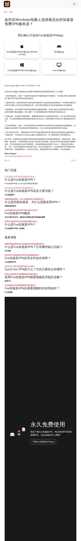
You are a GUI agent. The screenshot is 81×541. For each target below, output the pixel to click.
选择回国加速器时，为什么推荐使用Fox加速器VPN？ (25, 199)
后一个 (73, 160)
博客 (11, 12)
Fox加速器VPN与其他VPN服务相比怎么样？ (21, 210)
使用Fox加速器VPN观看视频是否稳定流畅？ (21, 274)
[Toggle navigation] (74, 4)
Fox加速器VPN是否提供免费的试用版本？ (20, 176)
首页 (5, 12)
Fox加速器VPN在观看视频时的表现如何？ (20, 285)
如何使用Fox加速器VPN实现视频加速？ (19, 188)
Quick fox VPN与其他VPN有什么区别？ (20, 266)
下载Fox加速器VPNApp (43, 441)
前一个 (7, 160)
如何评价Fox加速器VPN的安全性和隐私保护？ (22, 255)
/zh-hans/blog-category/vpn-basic (18, 156)
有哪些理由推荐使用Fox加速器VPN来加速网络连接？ (25, 244)
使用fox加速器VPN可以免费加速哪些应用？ (21, 221)
